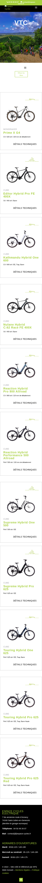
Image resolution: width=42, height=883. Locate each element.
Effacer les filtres (21, 74)
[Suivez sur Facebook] (21, 880)
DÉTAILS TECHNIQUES (25, 144)
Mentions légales (22, 870)
